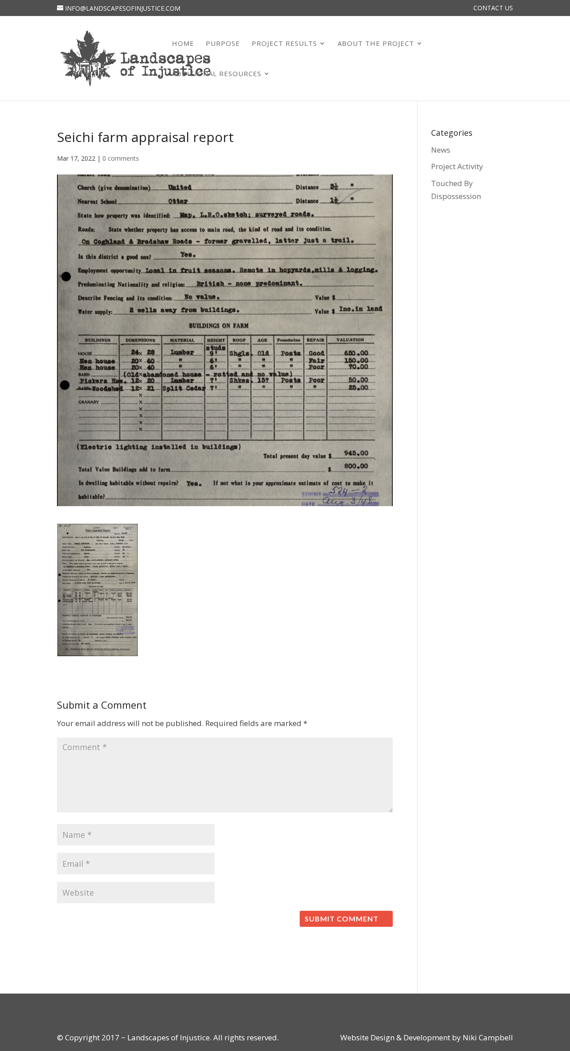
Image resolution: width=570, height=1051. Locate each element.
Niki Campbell (487, 1037)
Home (183, 44)
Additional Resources (216, 74)
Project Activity (457, 166)
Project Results (284, 44)
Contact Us (493, 8)
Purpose (223, 44)
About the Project (376, 44)
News (440, 150)
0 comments (120, 158)
